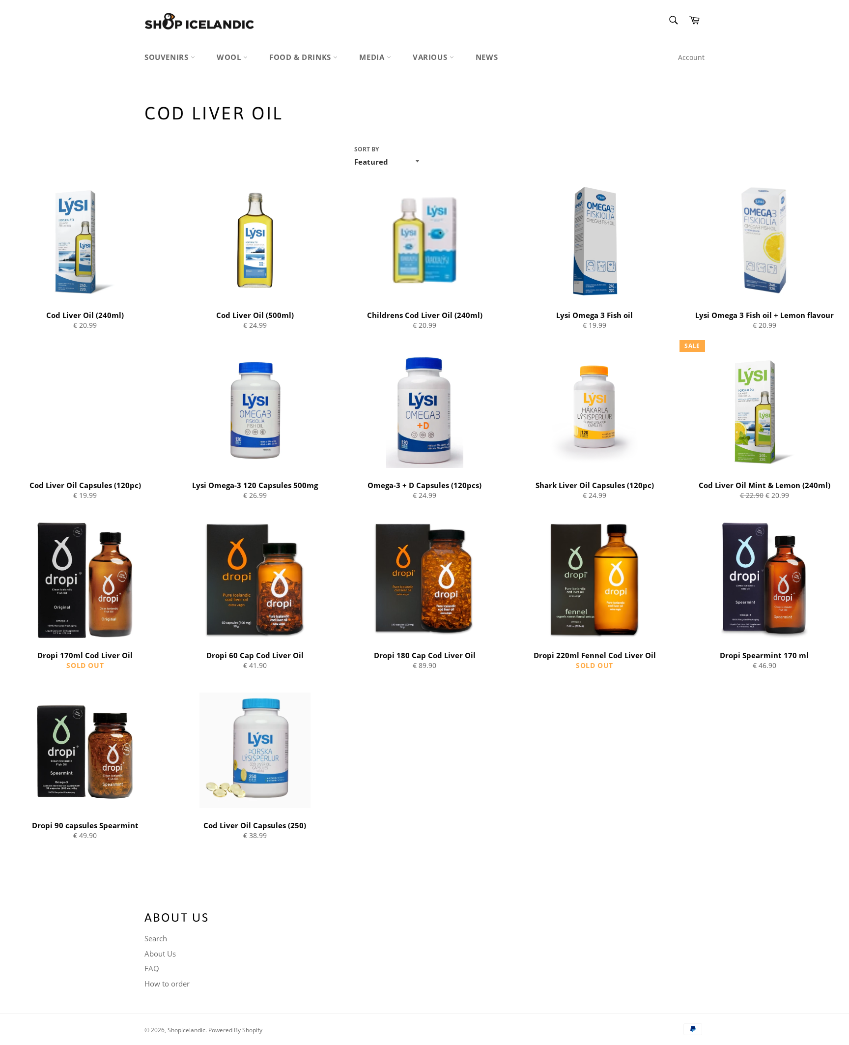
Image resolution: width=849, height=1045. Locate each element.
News (487, 57)
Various (431, 57)
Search (155, 938)
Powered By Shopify (235, 1030)
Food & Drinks (301, 57)
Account (691, 57)
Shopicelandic (186, 1030)
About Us (160, 953)
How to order (167, 983)
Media (373, 57)
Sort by (366, 149)
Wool (230, 57)
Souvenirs (167, 57)
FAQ (151, 968)
